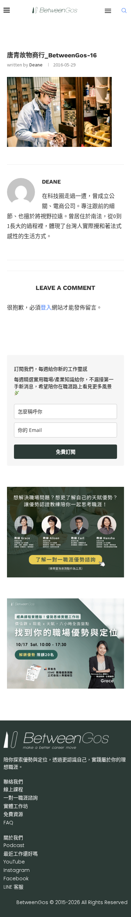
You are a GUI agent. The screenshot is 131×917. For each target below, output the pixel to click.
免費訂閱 (65, 451)
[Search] (124, 10)
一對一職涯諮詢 (20, 797)
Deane (36, 65)
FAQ (8, 822)
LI (13, 886)
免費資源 (13, 814)
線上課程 (13, 789)
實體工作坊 (15, 806)
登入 (46, 307)
